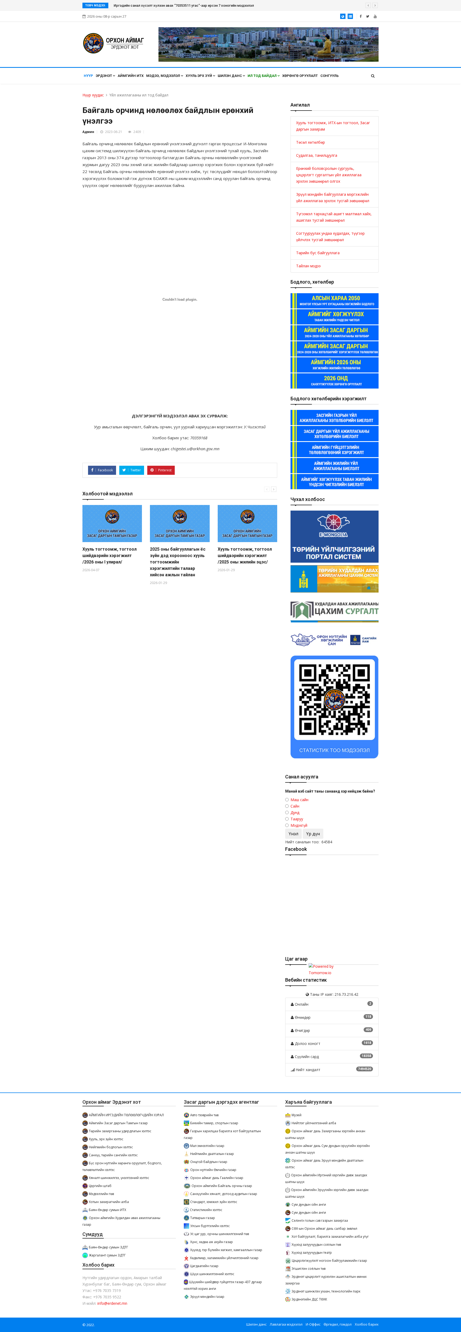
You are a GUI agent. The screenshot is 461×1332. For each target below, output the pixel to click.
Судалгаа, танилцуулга (316, 155)
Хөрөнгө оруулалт (300, 76)
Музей (296, 1115)
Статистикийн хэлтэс (206, 1210)
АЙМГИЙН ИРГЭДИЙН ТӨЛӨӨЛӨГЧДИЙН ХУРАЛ (126, 1115)
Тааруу (297, 818)
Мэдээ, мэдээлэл (163, 76)
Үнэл (293, 834)
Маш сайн (299, 799)
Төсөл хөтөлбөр (310, 142)
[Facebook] (360, 16)
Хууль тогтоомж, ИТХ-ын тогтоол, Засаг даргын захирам (333, 126)
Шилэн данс (230, 76)
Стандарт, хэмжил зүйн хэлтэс (213, 1202)
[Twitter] (367, 16)
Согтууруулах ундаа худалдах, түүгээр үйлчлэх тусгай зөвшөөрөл (330, 236)
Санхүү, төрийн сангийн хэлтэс (113, 1155)
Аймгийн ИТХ (131, 76)
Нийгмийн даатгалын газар (212, 1153)
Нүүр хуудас (93, 94)
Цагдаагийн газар (204, 1266)
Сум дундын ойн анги (309, 1204)
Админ (88, 132)
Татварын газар (202, 1218)
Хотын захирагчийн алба (109, 1202)
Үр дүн (313, 834)
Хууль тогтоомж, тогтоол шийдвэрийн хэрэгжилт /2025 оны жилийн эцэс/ (245, 556)
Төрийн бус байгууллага (318, 252)
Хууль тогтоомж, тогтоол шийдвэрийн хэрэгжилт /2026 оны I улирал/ (109, 556)
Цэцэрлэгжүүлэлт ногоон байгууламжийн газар (329, 1260)
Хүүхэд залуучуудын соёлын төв (316, 1244)
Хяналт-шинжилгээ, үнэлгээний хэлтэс (119, 1178)
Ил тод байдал (262, 76)
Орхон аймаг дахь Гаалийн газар (216, 1178)
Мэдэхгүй (299, 825)
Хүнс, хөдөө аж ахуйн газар (211, 1242)
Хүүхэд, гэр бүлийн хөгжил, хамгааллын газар (226, 1250)
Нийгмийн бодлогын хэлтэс (111, 1147)
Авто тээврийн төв (204, 1115)
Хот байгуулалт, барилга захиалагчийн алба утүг (330, 1236)
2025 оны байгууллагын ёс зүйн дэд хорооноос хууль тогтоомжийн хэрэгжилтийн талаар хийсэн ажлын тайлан (177, 562)
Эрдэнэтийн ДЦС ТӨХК (309, 1299)
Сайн (295, 806)
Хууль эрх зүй (199, 76)
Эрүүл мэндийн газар (207, 1296)
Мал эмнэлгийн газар (207, 1145)
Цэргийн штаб (100, 1186)
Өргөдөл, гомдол (338, 1324)
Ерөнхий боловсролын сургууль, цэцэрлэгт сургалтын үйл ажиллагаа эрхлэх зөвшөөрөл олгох (328, 175)
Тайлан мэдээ (308, 265)
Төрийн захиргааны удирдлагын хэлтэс (120, 1131)
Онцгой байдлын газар (208, 1161)
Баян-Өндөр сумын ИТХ (107, 1210)
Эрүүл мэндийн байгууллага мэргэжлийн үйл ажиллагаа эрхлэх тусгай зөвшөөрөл (332, 197)
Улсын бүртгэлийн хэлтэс (210, 1226)
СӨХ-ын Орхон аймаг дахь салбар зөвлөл (324, 1228)
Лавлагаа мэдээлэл (286, 1324)
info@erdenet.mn (112, 1303)
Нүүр (88, 76)
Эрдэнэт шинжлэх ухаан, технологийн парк (326, 1291)
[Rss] (375, 16)
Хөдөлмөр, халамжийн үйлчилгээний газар (224, 1258)
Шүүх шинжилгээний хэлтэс (212, 1274)
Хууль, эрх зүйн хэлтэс (106, 1139)
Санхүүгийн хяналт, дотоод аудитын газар (223, 1194)
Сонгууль (329, 76)
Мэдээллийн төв (101, 1194)
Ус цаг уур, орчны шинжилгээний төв (219, 1234)
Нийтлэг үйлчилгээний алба (314, 1123)
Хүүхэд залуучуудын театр (312, 1252)
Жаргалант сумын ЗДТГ (107, 1255)
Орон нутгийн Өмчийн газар (213, 1170)
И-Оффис (313, 1324)
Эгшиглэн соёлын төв (308, 1268)
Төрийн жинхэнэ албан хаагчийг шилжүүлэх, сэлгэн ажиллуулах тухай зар (175, 5)
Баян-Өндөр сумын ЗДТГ (108, 1247)
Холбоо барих (367, 1324)
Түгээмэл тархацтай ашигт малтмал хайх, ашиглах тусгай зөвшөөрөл (334, 217)
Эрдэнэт (104, 76)
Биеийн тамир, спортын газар (214, 1123)
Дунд (295, 812)
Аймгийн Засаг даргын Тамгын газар (118, 1123)
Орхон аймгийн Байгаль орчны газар (222, 1186)
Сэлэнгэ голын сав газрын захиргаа (320, 1220)
